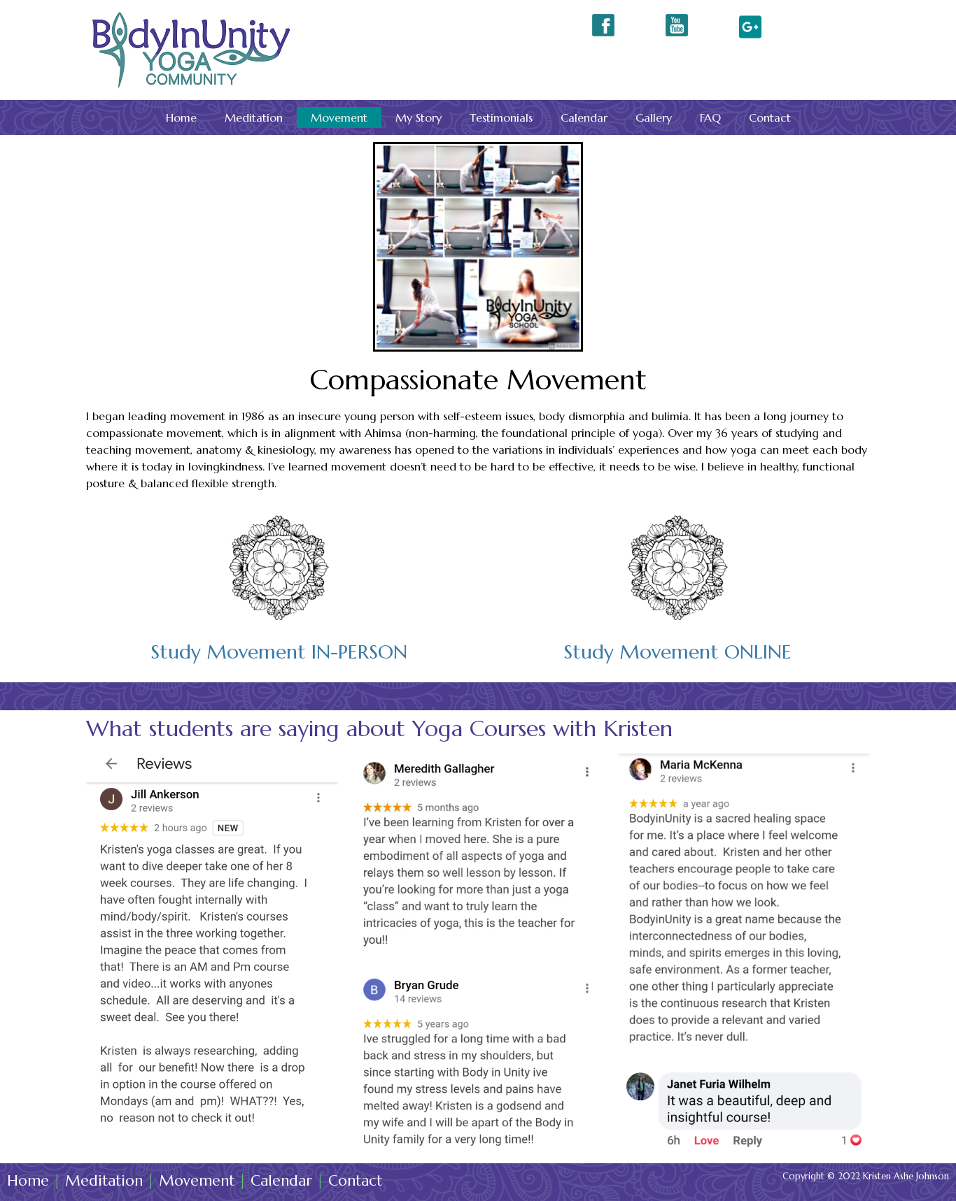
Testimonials (501, 117)
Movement (339, 117)
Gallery (653, 117)
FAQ (710, 117)
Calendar (584, 117)
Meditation (254, 117)
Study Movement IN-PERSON (278, 652)
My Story (418, 117)
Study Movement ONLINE (677, 652)
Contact (770, 117)
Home (181, 117)
